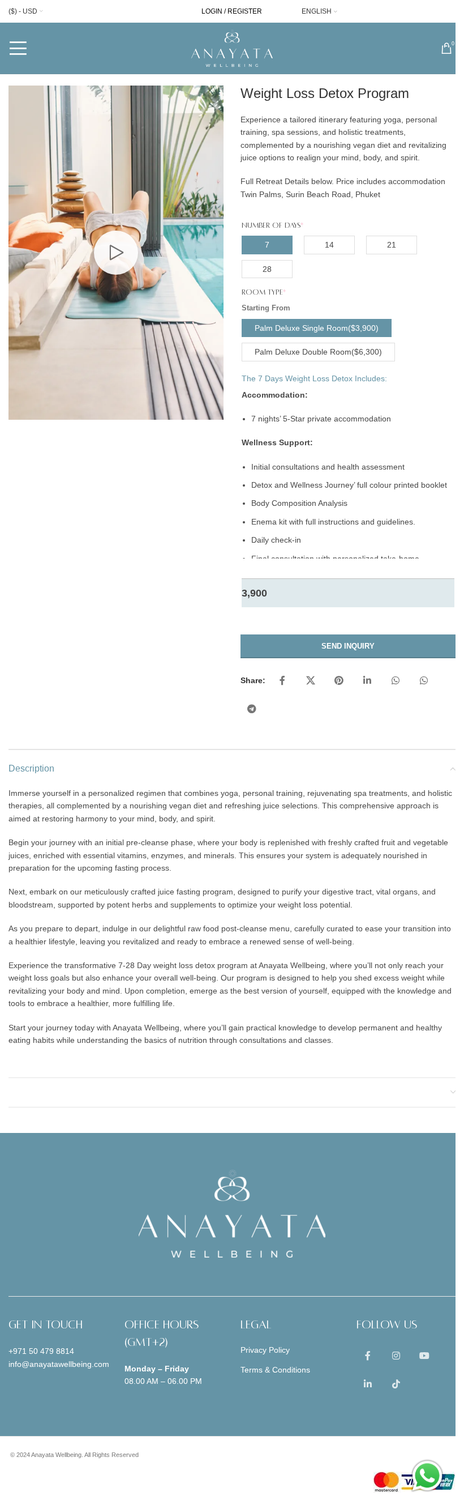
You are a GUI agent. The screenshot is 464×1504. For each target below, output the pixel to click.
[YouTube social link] (424, 1356)
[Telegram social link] (251, 709)
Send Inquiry (348, 646)
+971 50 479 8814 (41, 1351)
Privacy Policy (265, 1349)
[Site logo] (232, 47)
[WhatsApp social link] (395, 681)
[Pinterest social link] (339, 681)
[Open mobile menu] (18, 48)
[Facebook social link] (282, 681)
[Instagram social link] (396, 1356)
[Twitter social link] (310, 681)
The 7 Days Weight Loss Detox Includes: (314, 378)
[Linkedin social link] (367, 681)
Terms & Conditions (275, 1369)
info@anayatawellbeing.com (58, 1364)
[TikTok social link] (396, 1384)
